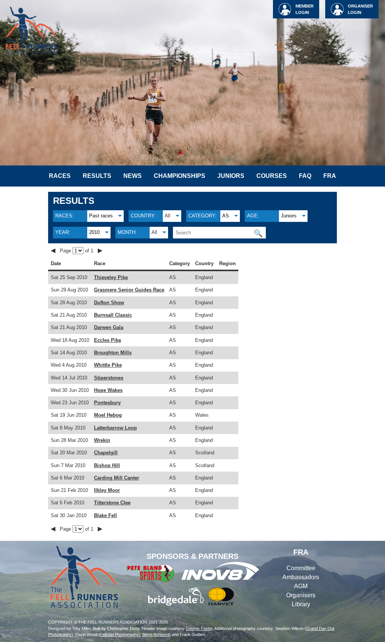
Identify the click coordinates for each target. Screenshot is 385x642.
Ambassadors (300, 577)
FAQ (305, 176)
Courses (271, 176)
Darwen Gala (108, 327)
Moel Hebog (108, 415)
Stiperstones (108, 378)
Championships (179, 176)
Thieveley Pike (111, 277)
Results (97, 176)
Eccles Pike (107, 340)
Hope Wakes (108, 390)
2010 (94, 232)
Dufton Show (109, 302)
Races (60, 176)
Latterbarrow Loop (115, 428)
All (167, 216)
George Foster (199, 628)
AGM (301, 586)
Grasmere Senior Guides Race (129, 290)
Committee (300, 568)
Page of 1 (77, 250)
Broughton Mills (113, 352)
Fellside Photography (119, 634)
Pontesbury (107, 402)
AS (225, 216)
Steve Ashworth (156, 634)
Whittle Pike (108, 365)
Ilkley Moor (107, 490)
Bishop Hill (107, 465)
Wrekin (102, 440)
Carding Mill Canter (116, 478)
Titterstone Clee (112, 502)
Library (301, 604)
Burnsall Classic (113, 315)
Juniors (230, 176)
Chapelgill (106, 452)
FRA (329, 176)
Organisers (300, 595)
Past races (101, 216)
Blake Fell (105, 515)
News (132, 176)
